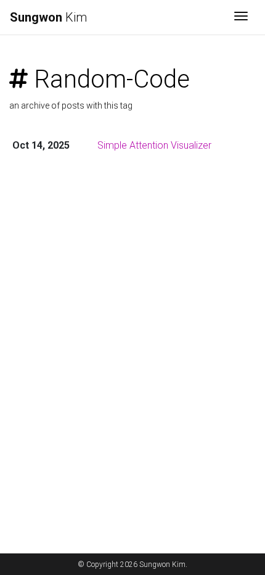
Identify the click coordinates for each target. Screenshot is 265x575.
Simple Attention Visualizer (154, 145)
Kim (48, 17)
